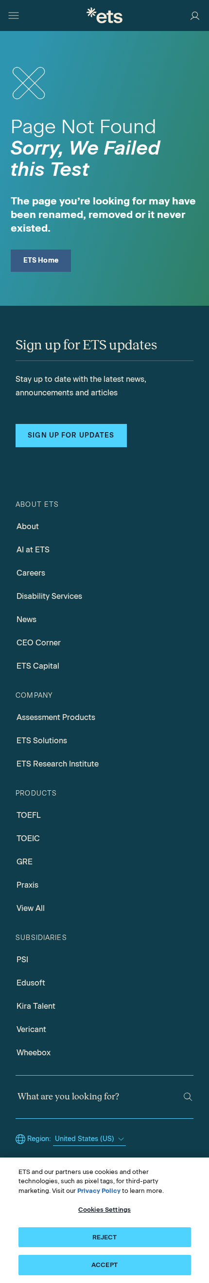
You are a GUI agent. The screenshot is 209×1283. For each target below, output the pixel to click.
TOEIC (28, 838)
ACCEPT (104, 1264)
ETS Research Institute (58, 763)
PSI (22, 959)
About (28, 526)
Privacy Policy (99, 1190)
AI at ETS (33, 549)
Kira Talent (36, 1006)
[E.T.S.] (104, 15)
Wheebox (34, 1052)
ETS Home (41, 260)
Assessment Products (56, 717)
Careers (31, 573)
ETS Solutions (42, 740)
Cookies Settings (104, 1209)
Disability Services (49, 596)
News (26, 619)
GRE (25, 861)
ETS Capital (38, 666)
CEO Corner (39, 642)
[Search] (188, 1097)
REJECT (104, 1237)
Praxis (27, 885)
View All (31, 908)
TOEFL (29, 815)
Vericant (31, 1029)
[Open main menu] (13, 15)
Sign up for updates (71, 435)
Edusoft (31, 982)
